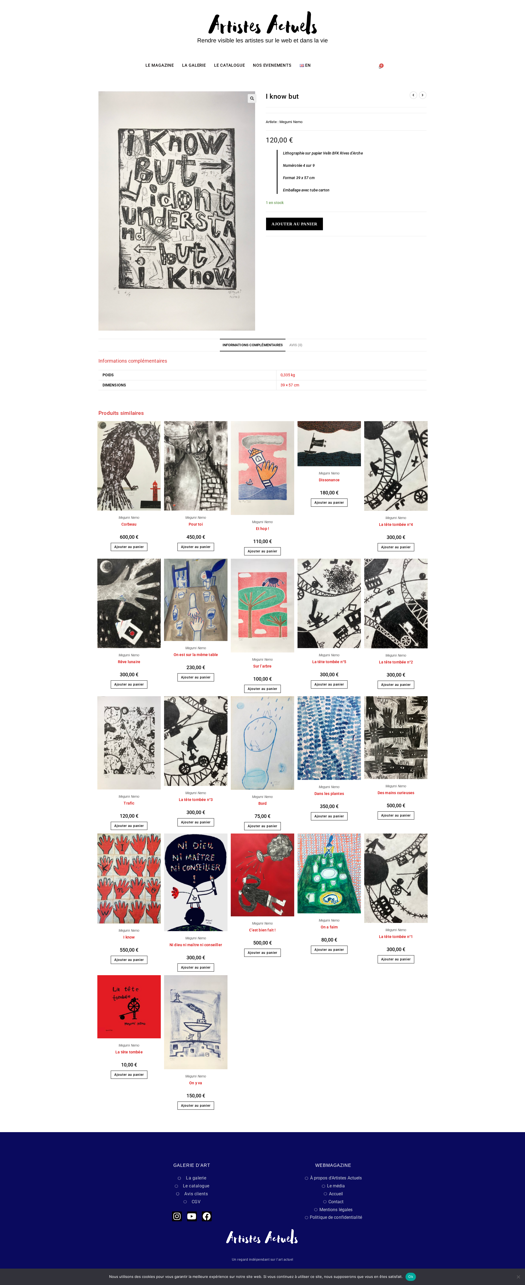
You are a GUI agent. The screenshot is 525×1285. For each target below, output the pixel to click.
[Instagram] (177, 1216)
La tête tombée (129, 1052)
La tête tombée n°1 (396, 936)
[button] (252, 98)
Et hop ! (262, 528)
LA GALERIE (194, 65)
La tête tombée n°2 (396, 662)
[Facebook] (207, 1216)
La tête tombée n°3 (196, 799)
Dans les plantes (329, 793)
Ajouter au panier (294, 224)
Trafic (129, 803)
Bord (262, 803)
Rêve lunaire (129, 662)
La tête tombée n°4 (396, 524)
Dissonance (329, 480)
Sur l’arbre (262, 666)
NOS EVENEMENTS (272, 65)
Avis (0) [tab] (296, 345)
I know (129, 937)
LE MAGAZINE (159, 65)
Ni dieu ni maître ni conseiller (196, 945)
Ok (410, 1276)
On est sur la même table (196, 654)
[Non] (518, 1277)
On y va (195, 1083)
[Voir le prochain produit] (423, 95)
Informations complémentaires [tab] (253, 345)
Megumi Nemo (290, 122)
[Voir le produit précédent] (413, 95)
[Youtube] (192, 1216)
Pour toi (196, 524)
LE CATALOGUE (229, 65)
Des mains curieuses (396, 793)
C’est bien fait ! (262, 930)
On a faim (329, 927)
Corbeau (128, 524)
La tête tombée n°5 (329, 662)
